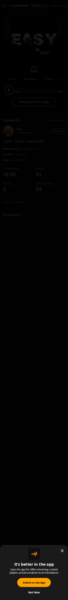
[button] (34, 300)
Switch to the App (34, 582)
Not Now (34, 592)
